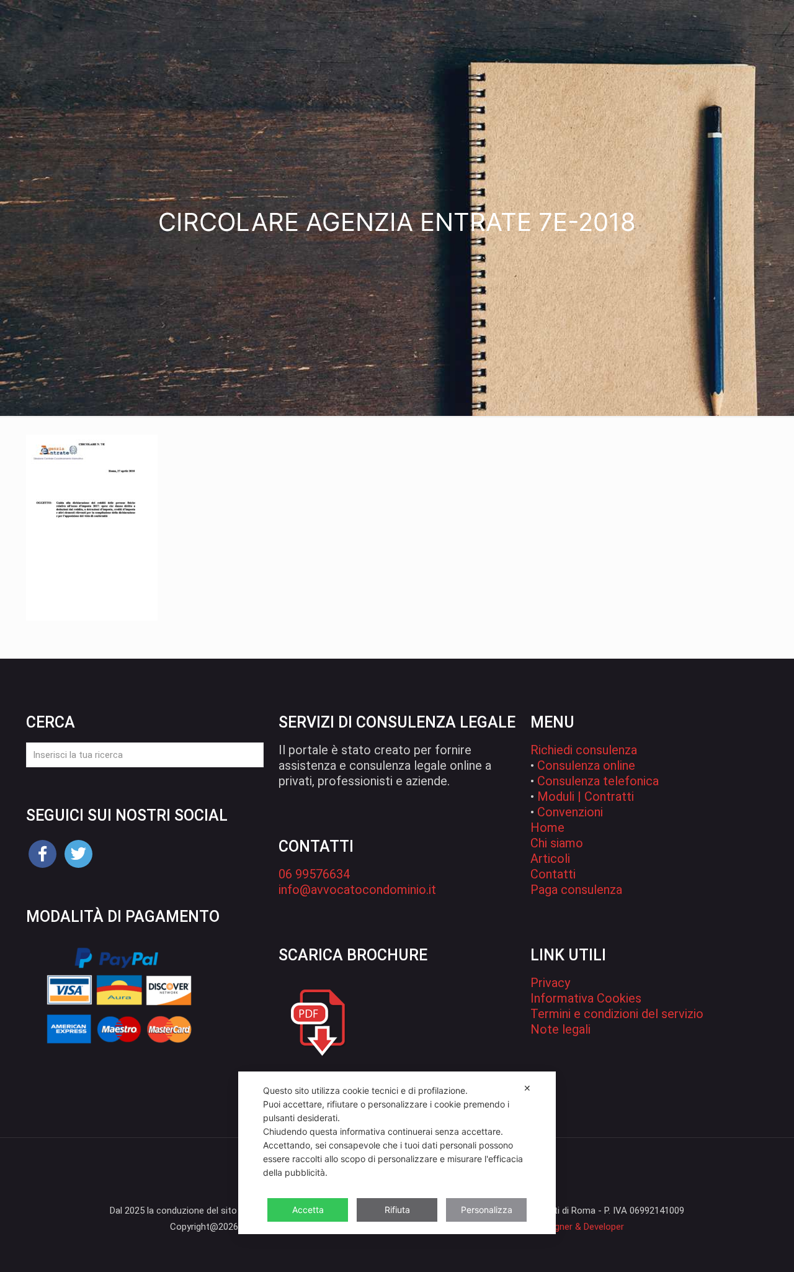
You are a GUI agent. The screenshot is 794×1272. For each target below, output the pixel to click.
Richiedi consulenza (583, 749)
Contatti (553, 874)
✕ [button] (527, 1088)
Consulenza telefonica (598, 781)
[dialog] (397, 1152)
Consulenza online (586, 765)
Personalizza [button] (486, 1209)
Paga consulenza (576, 889)
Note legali (560, 1029)
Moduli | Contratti (585, 796)
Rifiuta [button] (397, 1209)
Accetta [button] (308, 1209)
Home (547, 827)
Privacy (550, 982)
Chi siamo (556, 843)
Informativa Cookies (585, 998)
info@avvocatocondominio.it (357, 889)
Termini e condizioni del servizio (616, 1013)
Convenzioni (570, 812)
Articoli (550, 858)
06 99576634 (314, 874)
